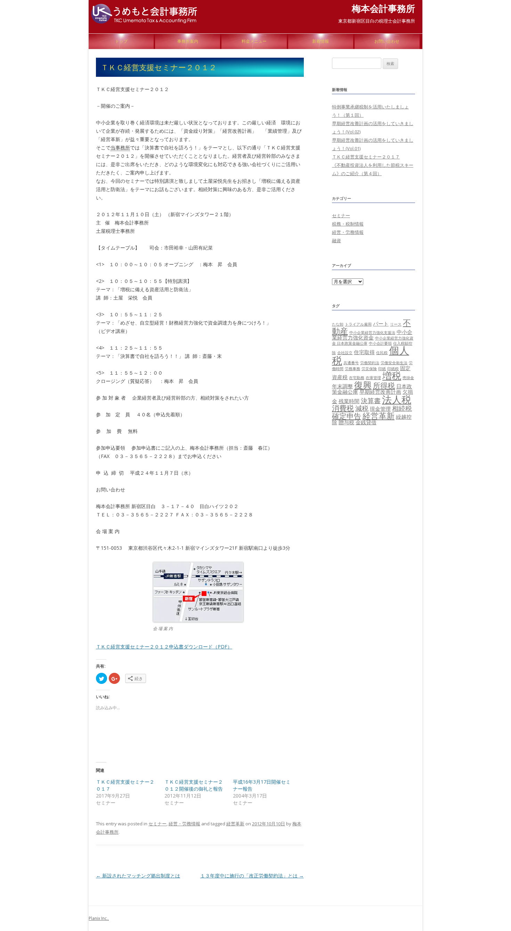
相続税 (402, 408)
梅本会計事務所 (383, 8)
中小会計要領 (380, 343)
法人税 (396, 399)
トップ (121, 41)
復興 (363, 385)
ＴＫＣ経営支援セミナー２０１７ (366, 157)
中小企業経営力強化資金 (372, 334)
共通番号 (351, 362)
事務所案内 (187, 41)
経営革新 (235, 823)
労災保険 (369, 368)
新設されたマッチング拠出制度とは (138, 875)
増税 (391, 375)
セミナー (157, 823)
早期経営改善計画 (380, 391)
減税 (361, 408)
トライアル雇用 (358, 324)
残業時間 (349, 401)
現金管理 (380, 409)
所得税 (384, 385)
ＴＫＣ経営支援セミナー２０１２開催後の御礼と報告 (193, 785)
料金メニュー (254, 41)
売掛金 (408, 377)
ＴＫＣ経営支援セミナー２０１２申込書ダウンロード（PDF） (164, 646)
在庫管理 (373, 377)
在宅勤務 (356, 377)
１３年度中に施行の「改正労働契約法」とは (252, 875)
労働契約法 (369, 362)
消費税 (343, 408)
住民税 (382, 352)
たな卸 (337, 324)
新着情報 (320, 41)
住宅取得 (364, 352)
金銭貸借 (366, 422)
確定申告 (346, 416)
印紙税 (393, 368)
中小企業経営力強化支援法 (372, 332)
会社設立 (344, 352)
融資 (336, 240)
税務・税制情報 (348, 224)
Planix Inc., (99, 918)
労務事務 (352, 368)
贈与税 (346, 422)
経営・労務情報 (184, 823)
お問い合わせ (386, 41)
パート (381, 323)
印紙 (382, 368)
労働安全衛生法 (394, 362)
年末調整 (342, 386)
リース (396, 324)
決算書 (371, 400)
